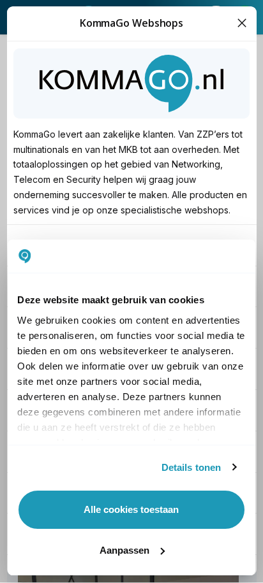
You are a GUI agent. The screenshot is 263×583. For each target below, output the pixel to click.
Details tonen (191, 467)
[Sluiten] (242, 23)
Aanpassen (124, 550)
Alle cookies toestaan (131, 509)
